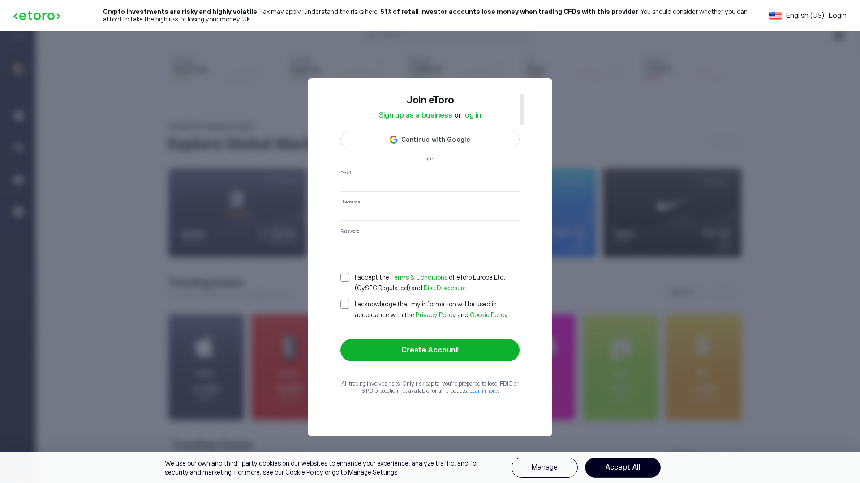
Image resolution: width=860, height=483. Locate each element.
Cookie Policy (489, 314)
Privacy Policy (436, 314)
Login (838, 16)
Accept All (623, 467)
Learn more (483, 391)
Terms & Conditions (419, 277)
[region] (430, 467)
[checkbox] (430, 282)
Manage (545, 467)
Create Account (430, 350)
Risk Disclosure (445, 288)
